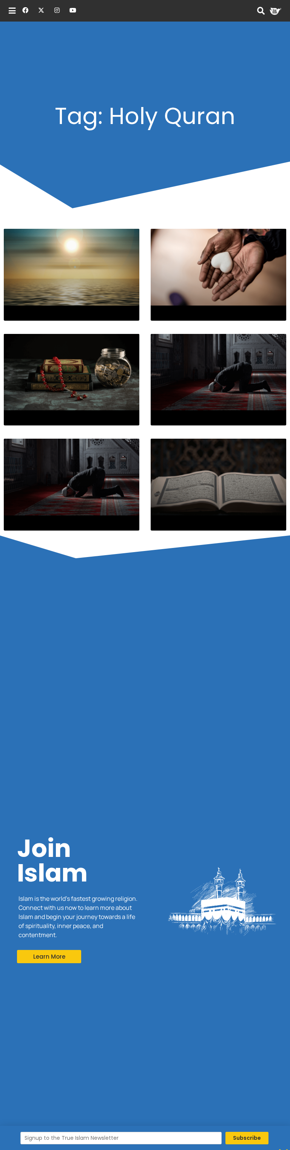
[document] (145, 575)
